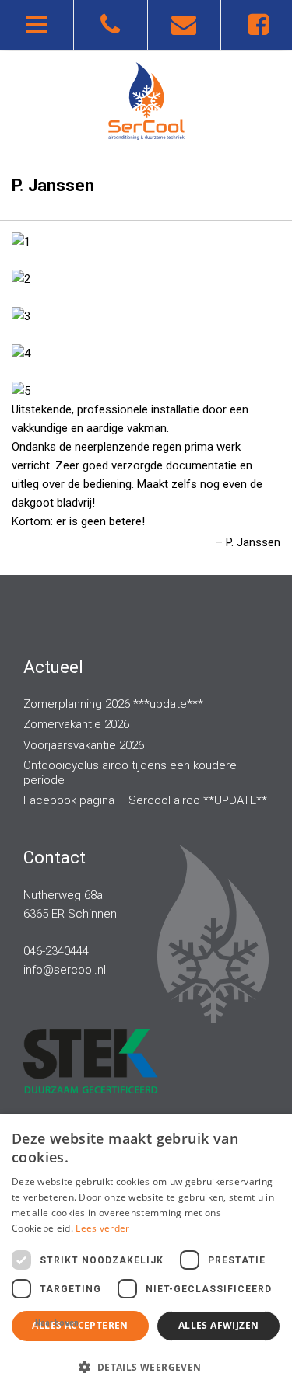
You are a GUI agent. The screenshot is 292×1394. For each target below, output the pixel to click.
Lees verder (102, 1228)
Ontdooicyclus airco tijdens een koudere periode (130, 772)
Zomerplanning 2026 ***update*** (113, 704)
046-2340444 (56, 951)
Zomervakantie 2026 (76, 724)
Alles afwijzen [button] (218, 1325)
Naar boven (57, 1323)
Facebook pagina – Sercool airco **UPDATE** (145, 800)
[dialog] (146, 1254)
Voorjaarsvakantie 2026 (83, 745)
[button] (146, 1366)
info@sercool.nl (64, 970)
